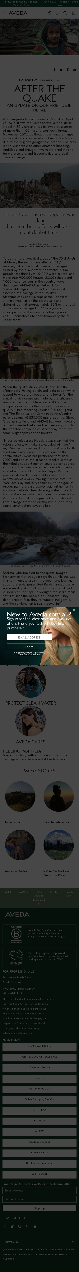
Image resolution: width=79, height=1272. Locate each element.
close (64, 610)
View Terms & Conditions (29, 654)
